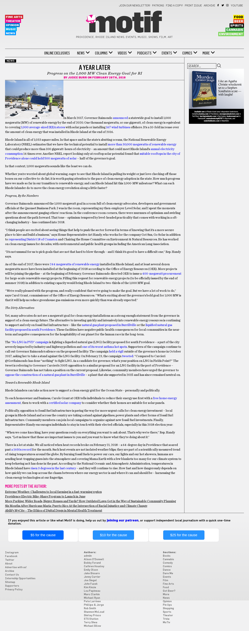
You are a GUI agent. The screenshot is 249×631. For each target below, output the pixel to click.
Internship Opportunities (20, 578)
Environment (231, 34)
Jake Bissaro (92, 573)
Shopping (168, 608)
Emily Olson (91, 570)
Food (238, 17)
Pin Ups (167, 605)
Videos (122, 53)
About (8, 563)
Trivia (166, 619)
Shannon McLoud (94, 612)
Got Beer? (169, 591)
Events (167, 53)
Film (165, 580)
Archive (209, 5)
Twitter (223, 5)
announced (120, 118)
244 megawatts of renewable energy (74, 264)
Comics (187, 53)
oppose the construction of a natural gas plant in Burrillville (45, 374)
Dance (167, 570)
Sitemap (10, 582)
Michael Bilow (92, 626)
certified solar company (65, 402)
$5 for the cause (43, 535)
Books (166, 556)
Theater (13, 21)
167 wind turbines (118, 127)
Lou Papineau (92, 591)
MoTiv (166, 622)
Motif (124, 23)
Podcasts (144, 53)
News (10, 33)
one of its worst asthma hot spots (104, 346)
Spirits (236, 25)
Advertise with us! (16, 567)
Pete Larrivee (92, 601)
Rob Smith (90, 608)
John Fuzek (90, 584)
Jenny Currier (92, 577)
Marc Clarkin (92, 594)
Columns (101, 53)
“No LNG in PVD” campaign (29, 342)
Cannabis (234, 30)
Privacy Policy (14, 589)
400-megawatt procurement (161, 273)
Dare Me (168, 573)
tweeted (127, 356)
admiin (88, 556)
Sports (167, 612)
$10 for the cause (113, 535)
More (206, 53)
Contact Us (12, 575)
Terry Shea (90, 622)
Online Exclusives (57, 53)
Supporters (12, 586)
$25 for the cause (183, 535)
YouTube (237, 5)
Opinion (12, 25)
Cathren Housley (94, 566)
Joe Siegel (90, 580)
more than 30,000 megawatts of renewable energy (142, 144)
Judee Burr (77, 77)
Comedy (168, 563)
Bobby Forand (92, 563)
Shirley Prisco (92, 615)
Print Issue (193, 5)
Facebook (218, 5)
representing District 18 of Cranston (33, 239)
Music (11, 29)
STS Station (91, 619)
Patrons (158, 5)
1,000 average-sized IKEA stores (43, 127)
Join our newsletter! (134, 5)
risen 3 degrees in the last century (53, 468)
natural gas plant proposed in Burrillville (109, 325)
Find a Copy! (174, 5)
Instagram (227, 5)
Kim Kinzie (90, 587)
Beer (238, 21)
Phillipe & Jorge (94, 605)
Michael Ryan (92, 598)
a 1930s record (21, 449)
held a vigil (116, 351)
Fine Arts (14, 17)
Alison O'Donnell (94, 559)
